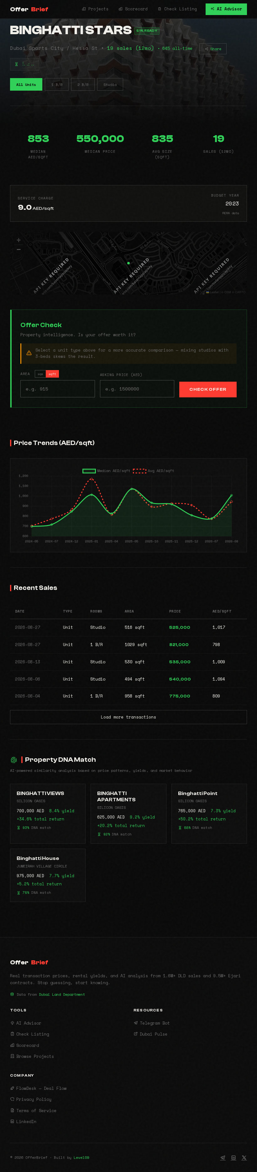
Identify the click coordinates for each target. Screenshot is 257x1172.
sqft (52, 373)
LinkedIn (26, 1121)
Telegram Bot (155, 1023)
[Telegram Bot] (223, 1157)
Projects (97, 9)
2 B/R (82, 84)
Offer (29, 9)
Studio (110, 84)
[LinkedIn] (233, 1157)
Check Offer (208, 389)
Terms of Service (36, 1110)
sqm (40, 373)
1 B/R (56, 84)
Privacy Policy (33, 1099)
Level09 (81, 1157)
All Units (26, 84)
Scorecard (135, 9)
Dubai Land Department (62, 994)
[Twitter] (244, 1157)
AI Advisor (228, 9)
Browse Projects (35, 1056)
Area (38, 373)
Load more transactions (128, 717)
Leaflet (214, 292)
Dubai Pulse (153, 1034)
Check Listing (179, 9)
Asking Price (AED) (121, 374)
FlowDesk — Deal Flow (41, 1088)
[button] (128, 263)
